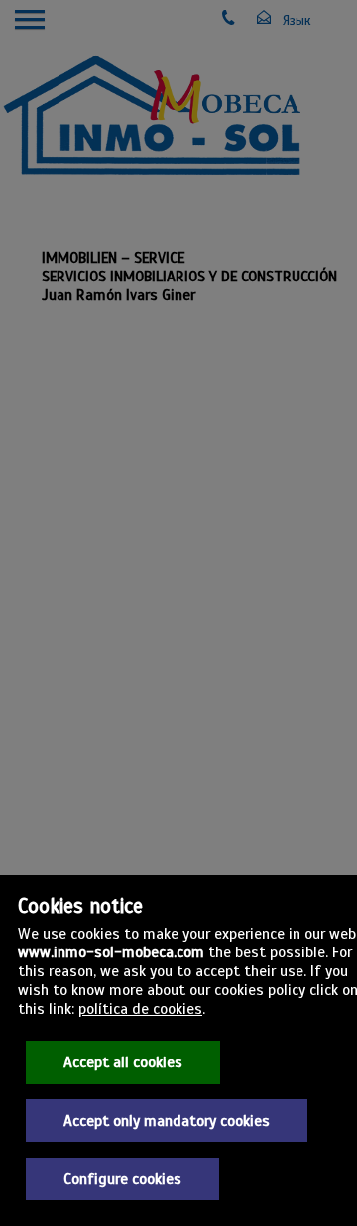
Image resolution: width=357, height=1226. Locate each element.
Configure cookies (122, 1179)
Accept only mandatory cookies (166, 1120)
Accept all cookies (122, 1062)
